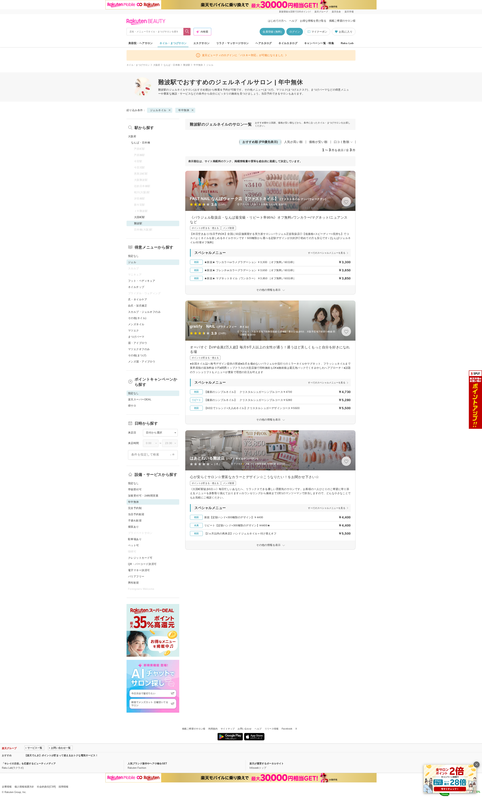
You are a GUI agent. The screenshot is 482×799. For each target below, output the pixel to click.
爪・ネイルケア (137, 299)
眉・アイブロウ (137, 342)
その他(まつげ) (137, 355)
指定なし (133, 255)
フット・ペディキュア (141, 280)
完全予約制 (135, 508)
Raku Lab (347, 43)
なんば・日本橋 (172, 65)
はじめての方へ (277, 20)
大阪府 (156, 65)
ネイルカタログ (287, 43)
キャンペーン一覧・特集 (319, 43)
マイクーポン (319, 31)
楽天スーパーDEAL (139, 399)
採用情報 (63, 786)
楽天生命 (336, 11)
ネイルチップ (136, 286)
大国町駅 (139, 217)
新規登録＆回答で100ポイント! (295, 11)
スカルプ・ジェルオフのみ (144, 311)
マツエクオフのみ (139, 349)
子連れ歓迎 (135, 520)
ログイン (294, 31)
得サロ (132, 405)
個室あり (133, 526)
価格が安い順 (318, 141)
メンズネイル (136, 324)
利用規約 (213, 728)
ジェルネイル (177, 89)
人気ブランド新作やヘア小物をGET (147, 763)
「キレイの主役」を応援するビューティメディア (29, 763)
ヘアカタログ (263, 43)
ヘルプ (293, 20)
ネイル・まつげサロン (173, 43)
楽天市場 (349, 11)
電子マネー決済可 (139, 570)
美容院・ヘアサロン (140, 43)
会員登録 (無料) (272, 31)
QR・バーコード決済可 (142, 563)
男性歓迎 (133, 582)
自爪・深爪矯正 (137, 305)
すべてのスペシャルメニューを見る (326, 253)
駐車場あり (135, 539)
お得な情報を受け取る (313, 20)
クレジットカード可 (140, 557)
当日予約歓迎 (136, 514)
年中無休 (198, 65)
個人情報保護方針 (24, 786)
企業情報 (7, 786)
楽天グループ (321, 11)
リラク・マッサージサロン (232, 43)
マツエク (133, 330)
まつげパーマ (136, 336)
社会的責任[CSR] (46, 786)
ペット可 (133, 545)
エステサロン (201, 43)
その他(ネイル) (137, 318)
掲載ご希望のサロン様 (342, 20)
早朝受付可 (135, 489)
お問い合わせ (245, 728)
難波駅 (186, 65)
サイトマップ (228, 728)
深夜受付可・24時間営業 (143, 495)
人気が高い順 (293, 141)
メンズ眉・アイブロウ (141, 361)
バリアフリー (136, 576)
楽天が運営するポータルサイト (266, 763)
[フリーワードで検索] (187, 31)
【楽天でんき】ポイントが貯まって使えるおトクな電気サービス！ (61, 755)
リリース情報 (272, 728)
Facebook (287, 728)
